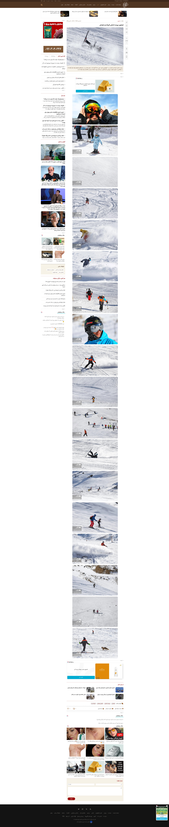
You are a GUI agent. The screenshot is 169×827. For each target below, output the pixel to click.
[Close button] (167, 806)
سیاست (112, 5)
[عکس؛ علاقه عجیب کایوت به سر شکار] (90, 696)
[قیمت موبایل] (126, 57)
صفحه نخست (118, 5)
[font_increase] (127, 38)
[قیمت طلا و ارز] (126, 49)
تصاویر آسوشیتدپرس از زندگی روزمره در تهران (106, 694)
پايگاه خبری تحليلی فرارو (82, 819)
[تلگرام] (78, 809)
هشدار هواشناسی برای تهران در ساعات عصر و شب (53, 129)
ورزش (109, 5)
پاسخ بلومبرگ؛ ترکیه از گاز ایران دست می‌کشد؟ (54, 60)
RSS (63, 816)
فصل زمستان (100, 703)
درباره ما (105, 816)
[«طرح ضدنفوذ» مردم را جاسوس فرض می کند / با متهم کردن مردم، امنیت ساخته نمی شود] (53, 219)
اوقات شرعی (73, 816)
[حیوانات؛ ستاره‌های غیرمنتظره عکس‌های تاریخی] (90, 690)
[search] (41, 5)
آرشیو (95, 816)
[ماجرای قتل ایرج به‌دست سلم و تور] (122, 14)
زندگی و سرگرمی (82, 5)
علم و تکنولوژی (103, 5)
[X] (86, 809)
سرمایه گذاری (85, 91)
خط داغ (63, 96)
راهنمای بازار (89, 5)
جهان (62, 5)
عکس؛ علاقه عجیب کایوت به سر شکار (78, 694)
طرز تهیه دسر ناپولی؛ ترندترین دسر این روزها (80, 11)
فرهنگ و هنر (67, 5)
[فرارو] (125, 5)
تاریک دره (93, 703)
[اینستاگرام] (82, 809)
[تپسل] (76, 78)
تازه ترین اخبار (61, 56)
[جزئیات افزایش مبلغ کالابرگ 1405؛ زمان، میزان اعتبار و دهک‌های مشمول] (64, 14)
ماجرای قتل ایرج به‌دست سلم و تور (111, 11)
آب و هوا (68, 816)
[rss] (90, 809)
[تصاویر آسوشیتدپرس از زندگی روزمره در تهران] (119, 696)
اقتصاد (76, 5)
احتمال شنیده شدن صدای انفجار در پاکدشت (54, 81)
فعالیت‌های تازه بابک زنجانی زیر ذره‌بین (55, 77)
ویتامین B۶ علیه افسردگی (58, 85)
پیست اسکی (107, 703)
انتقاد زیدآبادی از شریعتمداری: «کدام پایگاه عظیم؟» (53, 136)
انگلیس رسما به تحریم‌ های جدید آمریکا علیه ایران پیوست (53, 121)
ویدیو (94, 5)
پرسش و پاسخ (80, 816)
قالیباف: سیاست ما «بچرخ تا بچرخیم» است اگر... (52, 63)
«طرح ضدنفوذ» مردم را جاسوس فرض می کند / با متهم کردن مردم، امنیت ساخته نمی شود (53, 229)
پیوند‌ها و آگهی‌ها (88, 816)
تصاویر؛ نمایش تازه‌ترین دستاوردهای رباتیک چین (105, 688)
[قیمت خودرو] (126, 53)
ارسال (71, 799)
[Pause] (96, 678)
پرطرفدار (53, 56)
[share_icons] (126, 32)
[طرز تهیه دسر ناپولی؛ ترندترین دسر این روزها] (93, 14)
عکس (98, 5)
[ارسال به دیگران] (126, 29)
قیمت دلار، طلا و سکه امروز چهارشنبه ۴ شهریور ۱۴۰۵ (55, 281)
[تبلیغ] (53, 49)
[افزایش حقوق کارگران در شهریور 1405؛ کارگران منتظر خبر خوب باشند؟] (53, 152)
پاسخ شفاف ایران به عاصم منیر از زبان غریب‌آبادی (55, 299)
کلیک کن (81, 677)
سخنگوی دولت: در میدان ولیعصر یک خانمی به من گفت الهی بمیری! (53, 286)
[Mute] (98, 678)
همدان (113, 703)
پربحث (46, 56)
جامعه (72, 5)
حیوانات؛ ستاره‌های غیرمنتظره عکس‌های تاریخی (77, 688)
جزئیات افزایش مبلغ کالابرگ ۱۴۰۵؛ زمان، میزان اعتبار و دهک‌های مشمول (51, 12)
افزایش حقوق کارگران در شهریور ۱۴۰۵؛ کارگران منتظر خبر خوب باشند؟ (53, 162)
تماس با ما (99, 816)
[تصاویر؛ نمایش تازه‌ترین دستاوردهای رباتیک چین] (119, 690)
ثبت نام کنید (162, 819)
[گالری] (95, 109)
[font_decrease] (127, 43)
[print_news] (126, 26)
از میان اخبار (120, 685)
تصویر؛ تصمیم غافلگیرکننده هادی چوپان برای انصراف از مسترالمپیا (55, 113)
